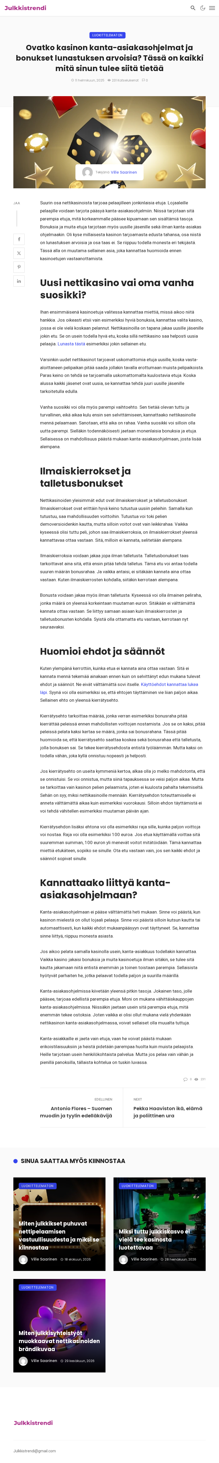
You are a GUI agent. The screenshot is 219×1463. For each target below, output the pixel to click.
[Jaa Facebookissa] (19, 239)
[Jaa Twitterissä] (19, 253)
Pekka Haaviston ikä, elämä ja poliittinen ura (168, 1112)
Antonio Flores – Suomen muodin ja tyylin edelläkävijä (76, 1112)
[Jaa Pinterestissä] (19, 267)
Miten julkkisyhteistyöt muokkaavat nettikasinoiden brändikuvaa (59, 1341)
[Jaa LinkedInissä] (19, 281)
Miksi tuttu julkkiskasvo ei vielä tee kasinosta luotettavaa (154, 1239)
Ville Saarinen (124, 172)
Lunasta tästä (71, 343)
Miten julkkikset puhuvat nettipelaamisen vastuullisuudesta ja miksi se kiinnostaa (59, 1236)
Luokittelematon (107, 35)
